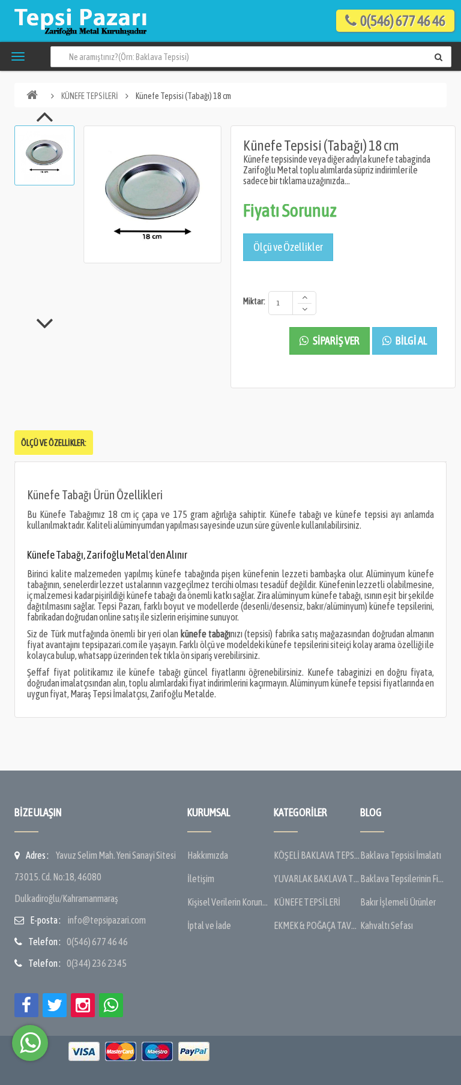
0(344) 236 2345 (97, 963)
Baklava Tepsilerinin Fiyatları (403, 878)
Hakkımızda (207, 855)
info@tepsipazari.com (107, 920)
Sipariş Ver (336, 340)
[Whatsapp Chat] (111, 1005)
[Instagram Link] (83, 1005)
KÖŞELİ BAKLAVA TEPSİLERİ (317, 855)
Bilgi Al (410, 340)
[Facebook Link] (26, 1005)
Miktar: (254, 301)
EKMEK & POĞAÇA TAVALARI (317, 925)
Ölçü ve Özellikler (288, 247)
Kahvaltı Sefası (386, 925)
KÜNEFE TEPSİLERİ (89, 96)
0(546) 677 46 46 (97, 941)
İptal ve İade (209, 925)
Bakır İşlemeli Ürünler (398, 902)
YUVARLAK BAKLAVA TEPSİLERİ (317, 878)
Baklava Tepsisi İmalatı (400, 855)
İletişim (200, 878)
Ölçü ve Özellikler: (53, 443)
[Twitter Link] (55, 1005)
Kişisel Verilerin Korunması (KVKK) (230, 902)
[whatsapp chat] (30, 1043)
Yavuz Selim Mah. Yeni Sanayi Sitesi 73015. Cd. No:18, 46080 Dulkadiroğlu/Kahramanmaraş (95, 877)
